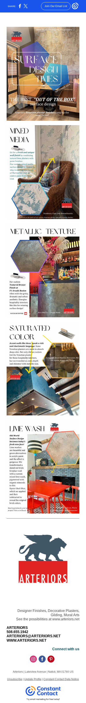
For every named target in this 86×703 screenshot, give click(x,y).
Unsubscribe (14, 679)
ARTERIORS (17, 628)
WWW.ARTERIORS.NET (27, 640)
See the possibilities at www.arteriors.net (47, 619)
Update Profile (32, 679)
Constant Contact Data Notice (61, 679)
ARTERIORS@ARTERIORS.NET (34, 636)
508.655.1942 (17, 632)
